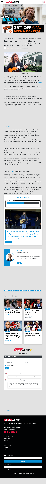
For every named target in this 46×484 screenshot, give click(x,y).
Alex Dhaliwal (9, 48)
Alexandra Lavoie (28, 316)
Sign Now (9, 242)
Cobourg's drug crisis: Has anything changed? (12, 311)
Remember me (10, 365)
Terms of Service (7, 440)
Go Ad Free (7, 126)
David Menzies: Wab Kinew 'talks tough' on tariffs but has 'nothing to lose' (13, 336)
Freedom (12, 290)
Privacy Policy (7, 438)
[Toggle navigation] (2, 2)
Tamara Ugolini (8, 314)
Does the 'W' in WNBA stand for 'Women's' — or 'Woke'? (33, 335)
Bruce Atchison (11, 373)
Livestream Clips (8, 340)
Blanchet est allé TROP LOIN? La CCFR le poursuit (32, 312)
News (17, 290)
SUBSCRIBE (21, 360)
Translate (13, 469)
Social (5, 449)
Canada (6, 290)
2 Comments (25, 48)
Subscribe (6, 443)
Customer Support (7, 445)
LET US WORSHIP (23, 198)
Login (5, 452)
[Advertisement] (23, 117)
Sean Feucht (38, 290)
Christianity (31, 290)
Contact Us (6, 447)
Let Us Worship (23, 290)
